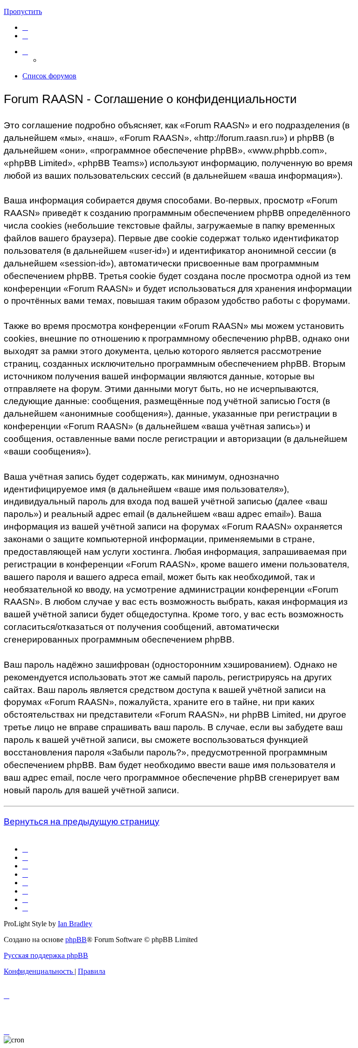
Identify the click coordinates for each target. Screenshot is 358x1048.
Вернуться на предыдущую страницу (81, 821)
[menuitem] (25, 27)
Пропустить (23, 11)
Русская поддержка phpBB (46, 955)
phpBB (76, 939)
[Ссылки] (25, 52)
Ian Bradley (75, 924)
